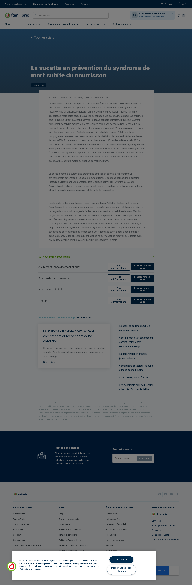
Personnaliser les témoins (121, 570)
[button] (11, 566)
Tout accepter (121, 559)
